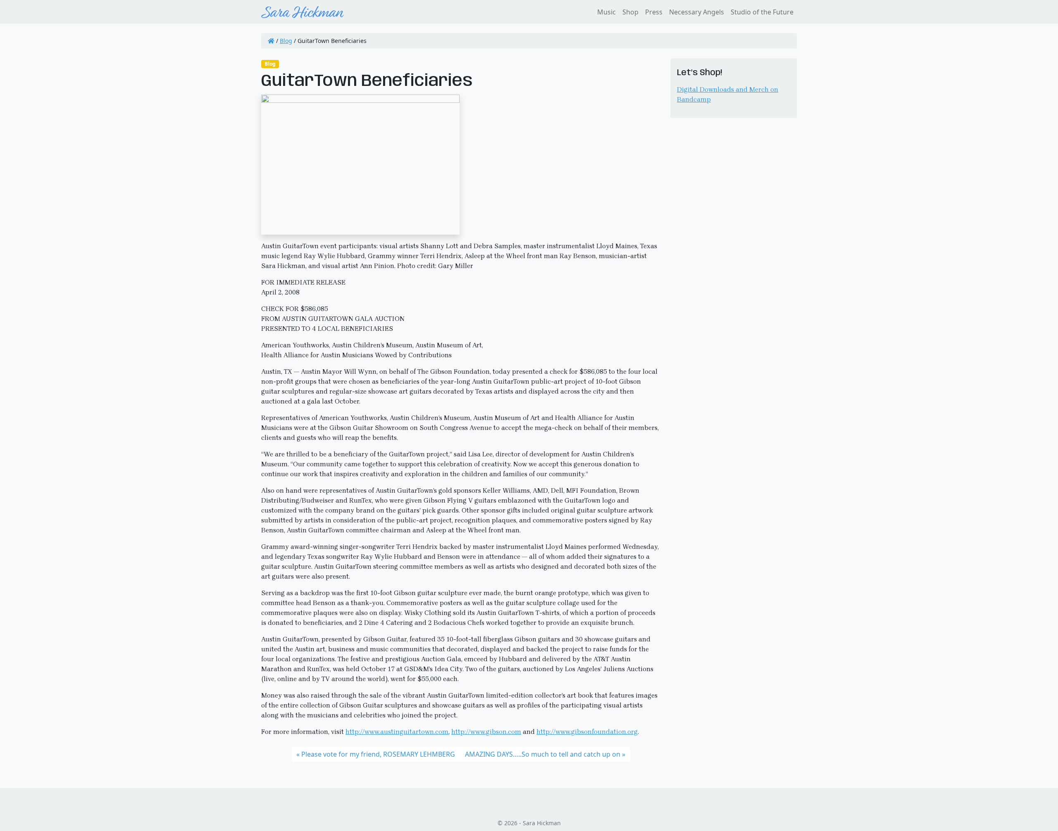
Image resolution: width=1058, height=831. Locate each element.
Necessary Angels (696, 12)
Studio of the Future (762, 12)
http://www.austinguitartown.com (397, 732)
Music (606, 12)
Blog (286, 41)
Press (653, 12)
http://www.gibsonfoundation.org (587, 732)
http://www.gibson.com (486, 732)
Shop (630, 12)
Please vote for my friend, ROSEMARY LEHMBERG (378, 754)
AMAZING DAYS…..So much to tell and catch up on (542, 754)
